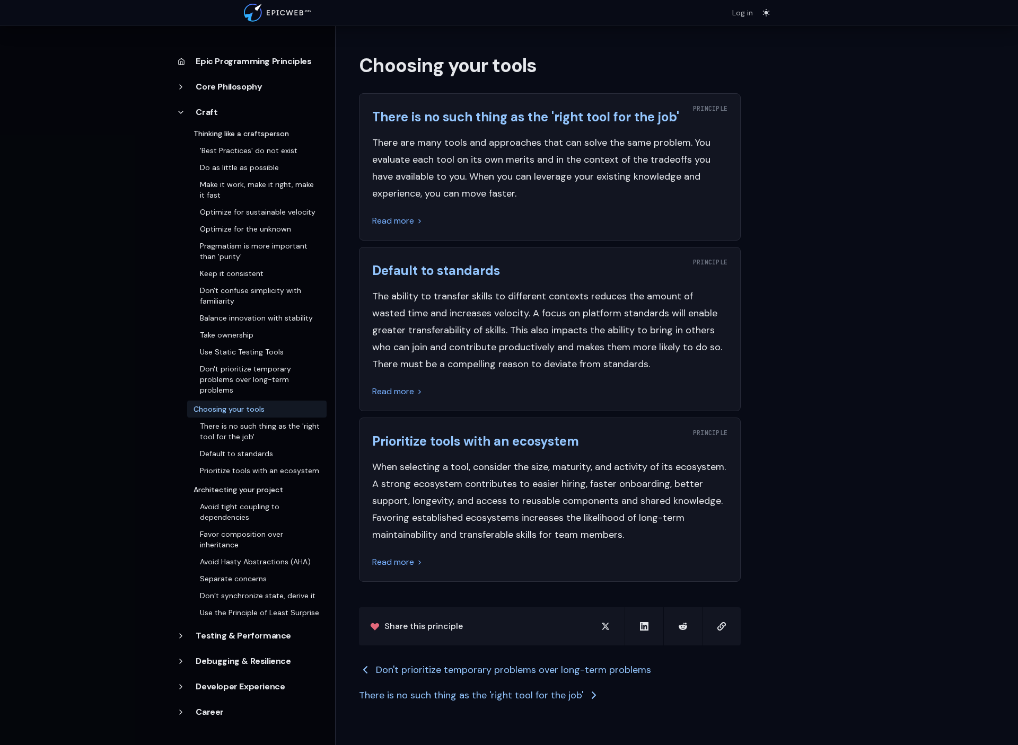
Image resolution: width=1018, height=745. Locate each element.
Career (210, 711)
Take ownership (226, 335)
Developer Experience (240, 686)
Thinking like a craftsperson (241, 133)
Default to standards (236, 453)
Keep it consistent (232, 273)
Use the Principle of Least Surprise (259, 612)
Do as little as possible (239, 167)
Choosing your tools (229, 409)
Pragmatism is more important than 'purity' (254, 251)
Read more (393, 220)
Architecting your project (238, 489)
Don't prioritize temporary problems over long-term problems (245, 379)
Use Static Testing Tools (242, 352)
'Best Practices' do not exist (248, 150)
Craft (206, 112)
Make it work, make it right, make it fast (257, 190)
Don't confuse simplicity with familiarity (250, 296)
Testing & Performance (243, 635)
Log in (742, 12)
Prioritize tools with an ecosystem (259, 470)
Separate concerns (233, 578)
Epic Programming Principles (253, 61)
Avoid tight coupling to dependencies (239, 512)
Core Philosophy (229, 86)
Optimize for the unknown (245, 229)
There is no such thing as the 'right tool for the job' (260, 431)
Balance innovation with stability (256, 318)
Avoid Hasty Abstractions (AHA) (255, 561)
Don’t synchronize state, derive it (257, 595)
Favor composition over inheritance (241, 539)
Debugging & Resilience (243, 661)
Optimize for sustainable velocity (257, 212)
